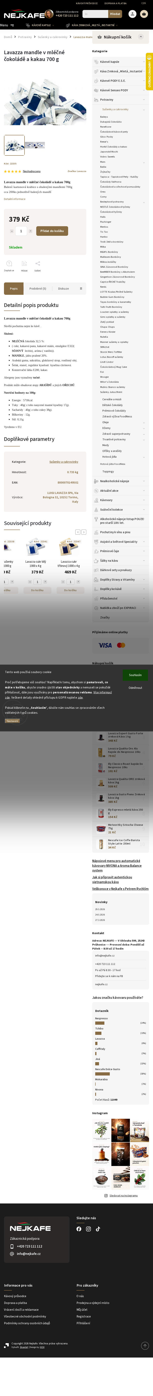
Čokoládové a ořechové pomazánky (120, 187)
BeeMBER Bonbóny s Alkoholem (117, 272)
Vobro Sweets (107, 156)
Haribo (104, 237)
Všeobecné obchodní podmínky (25, 1316)
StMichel (104, 347)
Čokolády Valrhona (110, 182)
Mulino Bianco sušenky (112, 387)
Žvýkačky (105, 172)
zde (80, 697)
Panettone (105, 127)
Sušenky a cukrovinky (115, 109)
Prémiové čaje (109, 551)
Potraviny (106, 99)
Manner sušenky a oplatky (114, 342)
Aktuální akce (109, 491)
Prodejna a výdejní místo (92, 1303)
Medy (105, 445)
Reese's (104, 142)
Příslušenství (108, 598)
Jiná (97, 1059)
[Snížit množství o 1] (12, 231)
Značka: (77, 171)
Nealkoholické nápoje (114, 481)
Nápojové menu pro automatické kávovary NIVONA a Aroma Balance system (117, 866)
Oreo (103, 192)
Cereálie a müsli (112, 399)
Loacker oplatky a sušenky (114, 312)
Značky (105, 617)
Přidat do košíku (52, 231)
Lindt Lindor (106, 362)
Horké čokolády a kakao (113, 146)
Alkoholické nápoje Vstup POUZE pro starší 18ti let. (122, 521)
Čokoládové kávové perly (114, 132)
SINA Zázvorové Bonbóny (114, 267)
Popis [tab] (14, 288)
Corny (103, 197)
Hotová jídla (109, 457)
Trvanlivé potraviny (114, 439)
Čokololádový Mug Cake (113, 367)
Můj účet (81, 1310)
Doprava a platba (116, 3)
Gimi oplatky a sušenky (112, 317)
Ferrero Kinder (107, 332)
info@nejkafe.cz (105, 956)
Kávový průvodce (87, 3)
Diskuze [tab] (63, 288)
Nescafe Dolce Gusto (107, 1069)
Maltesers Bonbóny (110, 257)
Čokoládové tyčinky (111, 212)
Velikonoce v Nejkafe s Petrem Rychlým (120, 889)
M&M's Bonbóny (109, 252)
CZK (143, 3)
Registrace (83, 1316)
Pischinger (105, 222)
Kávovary (106, 500)
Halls (103, 217)
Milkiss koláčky (108, 262)
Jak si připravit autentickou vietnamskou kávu (112, 880)
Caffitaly (100, 1049)
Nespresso (101, 1018)
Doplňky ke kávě (111, 589)
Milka (103, 247)
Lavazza (100, 1039)
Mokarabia (101, 1079)
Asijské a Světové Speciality (118, 542)
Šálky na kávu (109, 560)
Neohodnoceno (31, 171)
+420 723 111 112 (105, 964)
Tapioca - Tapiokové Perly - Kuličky (119, 177)
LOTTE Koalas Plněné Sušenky (116, 292)
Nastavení (12, 720)
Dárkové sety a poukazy (116, 570)
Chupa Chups (107, 327)
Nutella (104, 337)
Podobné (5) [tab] (37, 288)
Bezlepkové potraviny (112, 202)
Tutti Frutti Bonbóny (111, 307)
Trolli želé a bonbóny (111, 242)
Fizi (102, 372)
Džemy (106, 428)
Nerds (103, 287)
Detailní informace (15, 199)
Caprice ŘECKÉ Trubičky (112, 282)
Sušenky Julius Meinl (111, 392)
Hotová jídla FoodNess (112, 464)
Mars (102, 162)
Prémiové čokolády (114, 411)
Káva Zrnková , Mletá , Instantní (121, 71)
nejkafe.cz (101, 984)
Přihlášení (83, 1323)
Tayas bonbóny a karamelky (115, 302)
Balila (103, 167)
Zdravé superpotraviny (116, 434)
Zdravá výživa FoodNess (117, 417)
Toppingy (108, 472)
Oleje (105, 422)
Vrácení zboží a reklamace (21, 1310)
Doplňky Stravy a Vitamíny (117, 579)
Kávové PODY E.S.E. (113, 81)
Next (84, 532)
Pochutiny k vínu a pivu (115, 532)
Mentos (104, 227)
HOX (42, 1347)
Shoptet (24, 1347)
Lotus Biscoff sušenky (111, 357)
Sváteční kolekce (111, 509)
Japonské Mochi (109, 151)
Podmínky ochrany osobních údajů (27, 1323)
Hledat (115, 14)
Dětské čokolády (112, 405)
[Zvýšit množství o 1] (30, 231)
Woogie (104, 377)
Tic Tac (104, 232)
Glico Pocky (106, 137)
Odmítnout (135, 688)
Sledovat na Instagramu (124, 1196)
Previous (78, 532)
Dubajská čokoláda (111, 122)
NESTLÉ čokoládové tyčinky (115, 207)
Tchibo (99, 1029)
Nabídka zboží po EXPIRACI (118, 608)
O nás (80, 1296)
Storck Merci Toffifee (111, 352)
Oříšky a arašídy (112, 451)
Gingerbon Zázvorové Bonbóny (117, 277)
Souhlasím (135, 675)
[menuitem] (43, 25)
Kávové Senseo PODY (114, 90)
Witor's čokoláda (109, 382)
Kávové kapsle (109, 62)
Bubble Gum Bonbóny (112, 297)
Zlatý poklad (107, 322)
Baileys (104, 117)
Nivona (99, 1090)
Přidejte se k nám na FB (109, 976)
